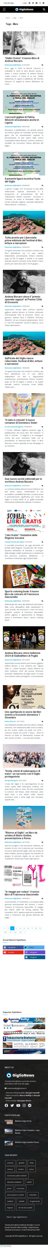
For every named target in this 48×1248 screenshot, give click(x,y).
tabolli (29, 1182)
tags (14, 18)
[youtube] (36, 3)
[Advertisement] (24, 987)
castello (21, 1201)
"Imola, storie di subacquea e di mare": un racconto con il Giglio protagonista (22, 774)
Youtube (11, 952)
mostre (21, 1169)
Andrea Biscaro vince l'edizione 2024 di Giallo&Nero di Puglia (22, 654)
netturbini (32, 1195)
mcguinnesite (35, 1201)
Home (8, 18)
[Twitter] (12, 1106)
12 (15, 932)
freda (32, 1163)
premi (9, 1188)
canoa (31, 1169)
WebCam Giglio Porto (23, 1121)
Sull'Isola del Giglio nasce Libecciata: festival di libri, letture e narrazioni (24, 361)
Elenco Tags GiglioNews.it (17, 1217)
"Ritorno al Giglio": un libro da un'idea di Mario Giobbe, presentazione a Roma (21, 835)
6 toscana (20, 1188)
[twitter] (33, 3)
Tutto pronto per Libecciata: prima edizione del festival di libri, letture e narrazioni (24, 240)
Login (25, 3)
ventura (10, 1169)
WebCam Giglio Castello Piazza (27, 1142)
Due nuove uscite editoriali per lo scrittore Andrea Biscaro (23, 480)
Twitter (31, 947)
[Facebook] (6, 1106)
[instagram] (40, 3)
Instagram (33, 952)
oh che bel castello (25, 1208)
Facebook (11, 947)
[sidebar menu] (4, 9)
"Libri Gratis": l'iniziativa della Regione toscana (21, 536)
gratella (21, 1163)
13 (20, 932)
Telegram (33, 957)
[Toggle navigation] (44, 9)
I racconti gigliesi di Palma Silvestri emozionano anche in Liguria (22, 120)
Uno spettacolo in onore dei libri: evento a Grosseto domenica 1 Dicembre (23, 714)
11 (10, 932)
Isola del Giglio (9, 3)
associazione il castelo (15, 1195)
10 (5, 932)
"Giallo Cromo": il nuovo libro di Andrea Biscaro (22, 59)
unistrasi (10, 1163)
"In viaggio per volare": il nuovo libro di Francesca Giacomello (22, 893)
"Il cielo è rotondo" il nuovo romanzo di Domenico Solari (21, 421)
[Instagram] (24, 1106)
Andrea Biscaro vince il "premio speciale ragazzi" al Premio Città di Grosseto (23, 299)
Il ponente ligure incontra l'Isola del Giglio (22, 180)
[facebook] (29, 3)
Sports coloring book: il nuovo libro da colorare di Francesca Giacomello (22, 594)
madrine (10, 1201)
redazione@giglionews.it (16, 1088)
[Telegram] (29, 1106)
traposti (10, 1208)
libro (21, 18)
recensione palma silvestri (17, 1176)
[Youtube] (18, 1106)
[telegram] (43, 3)
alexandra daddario (14, 1182)
